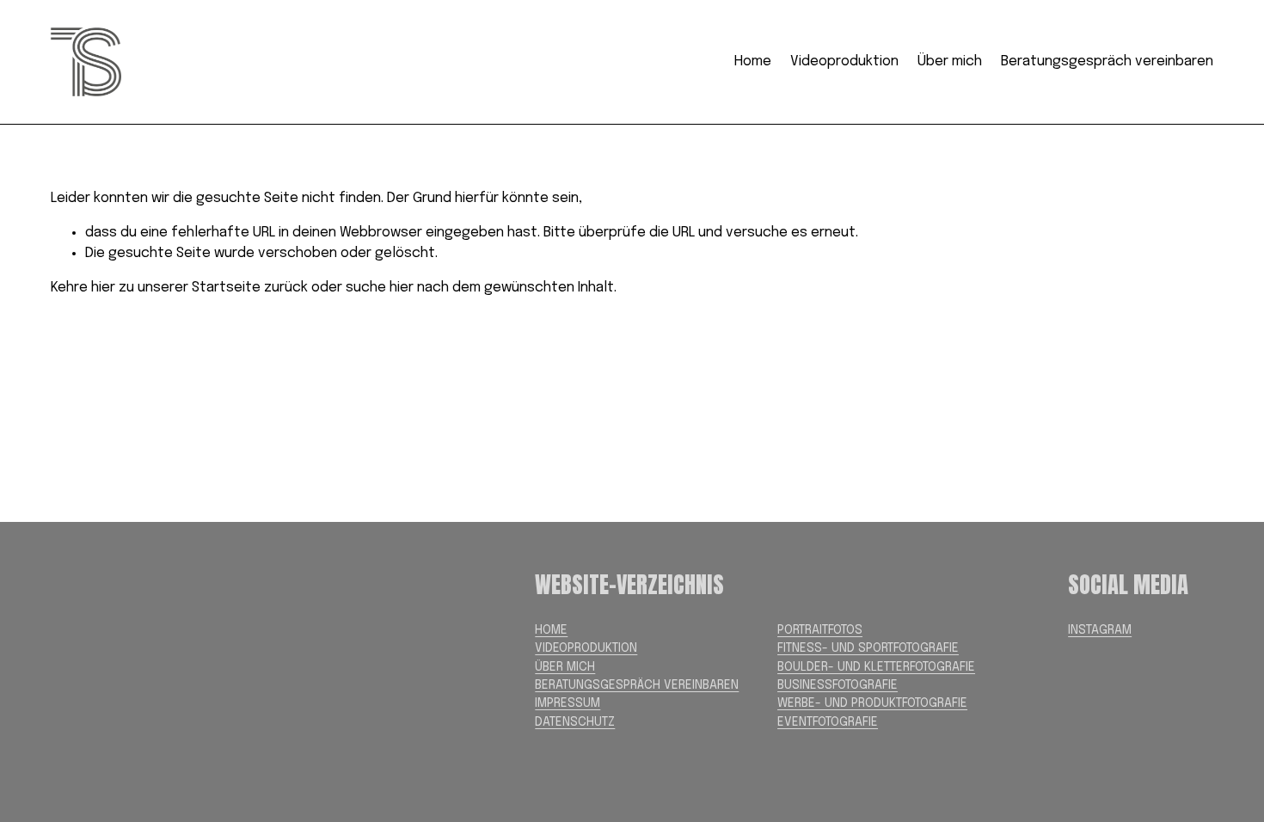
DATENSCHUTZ (575, 722)
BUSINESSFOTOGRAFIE (837, 685)
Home (752, 61)
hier (103, 287)
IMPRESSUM (567, 703)
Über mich (949, 61)
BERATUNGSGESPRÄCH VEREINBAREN (637, 685)
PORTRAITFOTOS (819, 630)
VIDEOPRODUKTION (586, 648)
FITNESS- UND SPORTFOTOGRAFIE (868, 648)
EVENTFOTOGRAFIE (827, 722)
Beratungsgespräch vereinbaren (1107, 61)
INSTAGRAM (1100, 630)
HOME (551, 630)
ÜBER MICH (565, 667)
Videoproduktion (844, 61)
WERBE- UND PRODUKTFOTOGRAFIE (872, 703)
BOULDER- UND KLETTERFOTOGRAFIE (876, 667)
